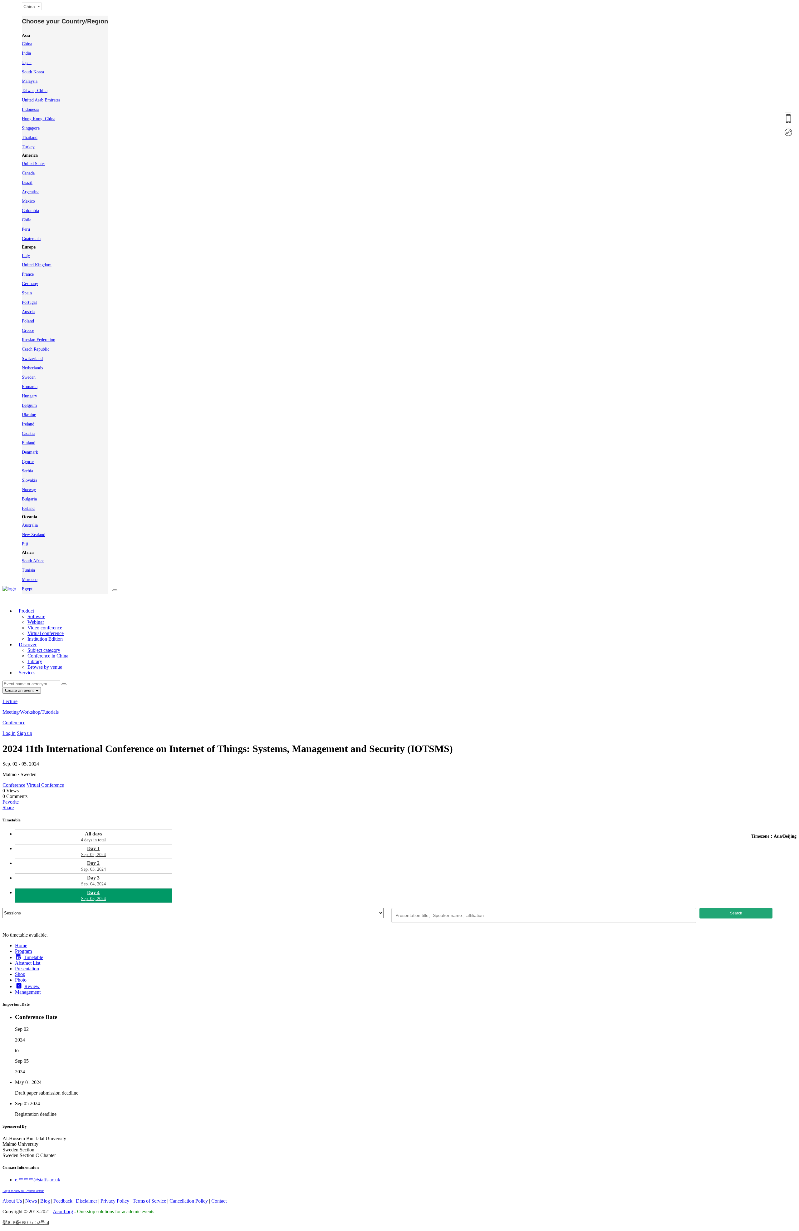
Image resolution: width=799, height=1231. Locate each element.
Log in (9, 733)
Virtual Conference (45, 785)
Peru (26, 229)
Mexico (28, 201)
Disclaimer (86, 1201)
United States (33, 163)
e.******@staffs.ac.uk (37, 1179)
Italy (26, 255)
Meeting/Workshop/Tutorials (30, 712)
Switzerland (32, 358)
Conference (13, 722)
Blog (45, 1201)
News (31, 1201)
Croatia (28, 433)
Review (32, 986)
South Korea (33, 72)
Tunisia (28, 570)
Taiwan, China (34, 90)
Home (21, 945)
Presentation (27, 968)
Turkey (28, 147)
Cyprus (28, 461)
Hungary (29, 396)
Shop (20, 974)
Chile (26, 220)
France (28, 274)
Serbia (27, 471)
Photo (21, 979)
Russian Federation (38, 339)
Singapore (31, 128)
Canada (28, 173)
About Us (12, 1201)
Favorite (10, 802)
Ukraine (29, 414)
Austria (28, 311)
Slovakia (29, 480)
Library (34, 661)
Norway (29, 489)
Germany (30, 283)
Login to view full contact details (23, 1191)
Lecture (9, 701)
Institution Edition (45, 639)
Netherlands (32, 368)
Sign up (24, 733)
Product (26, 610)
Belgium (29, 405)
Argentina (30, 192)
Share (8, 807)
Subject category (43, 650)
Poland (28, 321)
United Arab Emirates (41, 100)
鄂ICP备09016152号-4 (25, 1222)
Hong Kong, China (38, 118)
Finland (28, 443)
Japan (27, 62)
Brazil (27, 182)
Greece (28, 330)
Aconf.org (63, 1211)
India (26, 53)
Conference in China (47, 655)
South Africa (33, 561)
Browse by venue (44, 667)
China (27, 44)
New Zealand (33, 534)
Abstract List (27, 963)
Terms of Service (149, 1201)
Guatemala (31, 238)
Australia (30, 525)
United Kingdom (36, 265)
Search (736, 913)
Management (28, 992)
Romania (29, 386)
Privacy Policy (114, 1201)
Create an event (20, 690)
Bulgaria (29, 499)
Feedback (62, 1201)
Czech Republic (35, 349)
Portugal (29, 302)
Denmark (30, 452)
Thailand (29, 137)
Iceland (28, 508)
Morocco (29, 579)
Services (27, 672)
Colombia (30, 210)
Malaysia (29, 81)
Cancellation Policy (188, 1201)
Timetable (33, 957)
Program (23, 951)
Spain (27, 293)
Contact (219, 1201)
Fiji (25, 544)
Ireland (28, 424)
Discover (28, 644)
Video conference (44, 627)
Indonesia (30, 109)
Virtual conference (45, 633)
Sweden (29, 377)
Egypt (27, 589)
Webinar (35, 622)
